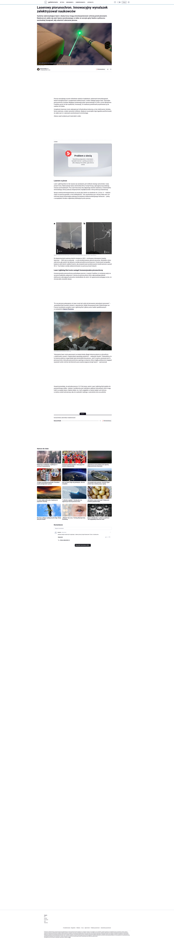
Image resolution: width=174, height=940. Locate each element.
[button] (119, 2)
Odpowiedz (60, 537)
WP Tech (62, 2)
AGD (45, 921)
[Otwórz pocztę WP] (115, 2)
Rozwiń (82, 413)
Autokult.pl (90, 2)
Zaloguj (124, 2)
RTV (45, 916)
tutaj (69, 937)
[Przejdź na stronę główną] (45, 3)
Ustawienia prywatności (105, 927)
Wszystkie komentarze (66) (82, 545)
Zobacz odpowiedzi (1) (65, 540)
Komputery (46, 919)
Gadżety (45, 918)
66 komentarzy (101, 69)
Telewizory (46, 922)
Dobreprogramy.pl (80, 2)
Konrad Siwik (43, 68)
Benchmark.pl (70, 2)
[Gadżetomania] (54, 2)
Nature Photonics (68, 309)
